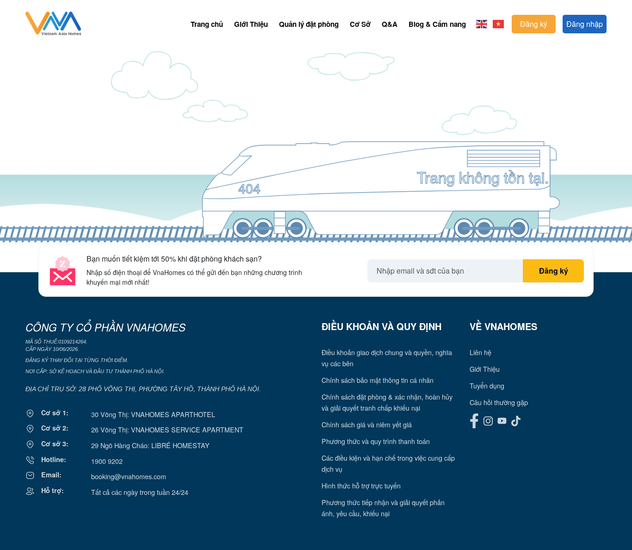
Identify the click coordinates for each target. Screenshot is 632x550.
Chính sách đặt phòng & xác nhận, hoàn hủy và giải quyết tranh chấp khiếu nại (387, 402)
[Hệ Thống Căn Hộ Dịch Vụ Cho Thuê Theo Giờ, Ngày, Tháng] (53, 32)
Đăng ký (533, 24)
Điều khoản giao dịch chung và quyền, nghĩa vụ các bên (387, 357)
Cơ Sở (360, 24)
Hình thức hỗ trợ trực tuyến (361, 485)
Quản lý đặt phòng (309, 24)
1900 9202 (107, 461)
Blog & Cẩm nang (437, 24)
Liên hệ (480, 352)
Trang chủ (207, 24)
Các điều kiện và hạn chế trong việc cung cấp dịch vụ (388, 463)
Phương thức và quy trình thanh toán (376, 441)
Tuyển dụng (487, 385)
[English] (482, 23)
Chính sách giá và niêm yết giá (367, 424)
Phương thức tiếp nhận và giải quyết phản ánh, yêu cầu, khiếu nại (383, 507)
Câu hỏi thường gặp (499, 402)
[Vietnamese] (499, 23)
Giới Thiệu (251, 24)
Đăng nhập (584, 24)
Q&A (389, 24)
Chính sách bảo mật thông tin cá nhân (378, 380)
